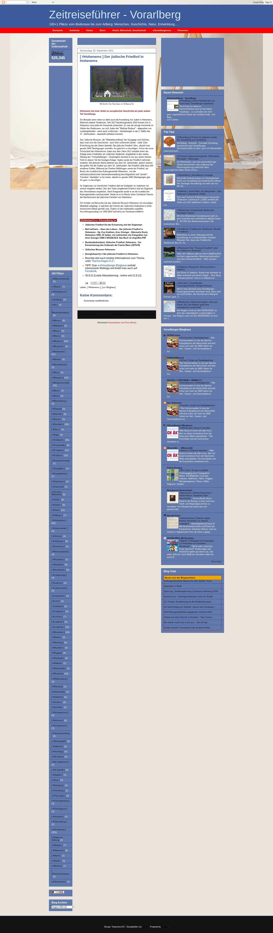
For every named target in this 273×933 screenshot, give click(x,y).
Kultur (89, 30)
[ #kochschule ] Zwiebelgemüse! (194, 338)
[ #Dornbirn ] (58, 424)
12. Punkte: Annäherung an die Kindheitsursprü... (188, 601)
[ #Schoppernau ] (60, 712)
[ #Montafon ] (58, 632)
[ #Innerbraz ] (58, 546)
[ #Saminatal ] (58, 691)
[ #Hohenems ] (94, 287)
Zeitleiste (74, 30)
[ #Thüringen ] (59, 795)
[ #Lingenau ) (58, 611)
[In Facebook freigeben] (101, 283)
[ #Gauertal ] (58, 486)
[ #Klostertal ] (58, 559)
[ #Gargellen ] (58, 468)
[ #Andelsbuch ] (59, 291)
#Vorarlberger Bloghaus (179, 425)
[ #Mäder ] (57, 637)
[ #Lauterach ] (58, 596)
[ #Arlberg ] (57, 299)
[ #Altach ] (56, 286)
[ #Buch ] (56, 390)
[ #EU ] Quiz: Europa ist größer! (194, 470)
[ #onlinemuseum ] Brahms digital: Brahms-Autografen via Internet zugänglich (194, 521)
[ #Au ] (55, 305)
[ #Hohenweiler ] (60, 528)
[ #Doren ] (56, 419)
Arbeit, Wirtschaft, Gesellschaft (129, 30)
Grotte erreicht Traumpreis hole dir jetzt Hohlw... (188, 627)
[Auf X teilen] (98, 283)
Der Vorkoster (174, 402)
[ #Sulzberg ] (58, 785)
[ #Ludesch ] (58, 621)
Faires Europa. (175, 467)
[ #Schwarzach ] (59, 725)
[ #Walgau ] (57, 845)
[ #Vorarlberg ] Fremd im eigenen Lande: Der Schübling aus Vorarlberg (197, 138)
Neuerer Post (87, 314)
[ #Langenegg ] (59, 575)
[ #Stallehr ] (57, 775)
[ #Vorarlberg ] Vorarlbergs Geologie (195, 175)
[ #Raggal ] (57, 653)
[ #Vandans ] (58, 816)
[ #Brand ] (56, 359)
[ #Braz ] (56, 372)
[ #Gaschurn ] (58, 481)
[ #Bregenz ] (58, 377)
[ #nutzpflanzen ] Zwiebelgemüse (194, 383)
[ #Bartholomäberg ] (60, 313)
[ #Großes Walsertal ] (57, 493)
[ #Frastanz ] (58, 450)
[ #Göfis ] (56, 499)
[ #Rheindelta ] (59, 668)
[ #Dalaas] (57, 408)
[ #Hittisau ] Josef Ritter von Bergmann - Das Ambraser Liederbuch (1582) (199, 192)
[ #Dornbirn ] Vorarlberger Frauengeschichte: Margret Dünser (194, 284)
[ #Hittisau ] (57, 515)
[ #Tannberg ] (58, 790)
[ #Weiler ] (57, 861)
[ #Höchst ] (57, 536)
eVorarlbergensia (162, 30)
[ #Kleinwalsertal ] (60, 551)
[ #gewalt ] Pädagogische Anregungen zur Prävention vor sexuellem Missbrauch (196, 543)
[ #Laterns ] (57, 583)
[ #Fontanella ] (59, 445)
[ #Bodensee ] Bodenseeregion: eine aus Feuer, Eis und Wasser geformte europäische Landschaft (197, 305)
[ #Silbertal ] (57, 746)
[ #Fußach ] (57, 455)
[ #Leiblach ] (58, 606)
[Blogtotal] (58, 892)
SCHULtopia (173, 335)
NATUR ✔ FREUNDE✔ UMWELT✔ (184, 380)
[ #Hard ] (56, 510)
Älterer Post (147, 314)
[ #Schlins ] (57, 702)
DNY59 (145, 927)
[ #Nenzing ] (58, 642)
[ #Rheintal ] (58, 673)
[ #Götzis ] (57, 505)
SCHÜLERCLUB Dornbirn (180, 538)
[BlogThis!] (95, 283)
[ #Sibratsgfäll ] (59, 741)
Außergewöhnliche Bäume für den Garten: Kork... (188, 581)
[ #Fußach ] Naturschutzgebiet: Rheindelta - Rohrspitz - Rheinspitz (199, 157)
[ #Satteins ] (57, 697)
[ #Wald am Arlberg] (57, 838)
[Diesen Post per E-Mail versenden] (92, 283)
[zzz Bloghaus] (109, 287)
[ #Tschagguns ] (59, 808)
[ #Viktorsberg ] (59, 821)
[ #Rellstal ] (57, 663)
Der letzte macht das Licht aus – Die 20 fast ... (187, 622)
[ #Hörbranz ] (58, 541)
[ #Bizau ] (56, 331)
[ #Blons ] (56, 336)
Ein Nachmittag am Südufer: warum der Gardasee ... (190, 607)
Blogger (164, 927)
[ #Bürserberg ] (59, 401)
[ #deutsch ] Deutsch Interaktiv (193, 450)
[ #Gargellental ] (59, 473)
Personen (183, 30)
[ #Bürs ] (56, 396)
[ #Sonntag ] (58, 751)
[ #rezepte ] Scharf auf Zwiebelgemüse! (197, 405)
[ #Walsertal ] (58, 850)
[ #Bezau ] (57, 320)
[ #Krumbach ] (59, 569)
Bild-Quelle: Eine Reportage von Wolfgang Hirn (117, 104)
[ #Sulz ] (56, 780)
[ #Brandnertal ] (59, 364)
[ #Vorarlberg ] (59, 829)
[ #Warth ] (56, 855)
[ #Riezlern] (57, 686)
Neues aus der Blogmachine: (180, 577)
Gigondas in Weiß (173, 586)
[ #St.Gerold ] (58, 770)
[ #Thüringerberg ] (61, 800)
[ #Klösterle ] (58, 564)
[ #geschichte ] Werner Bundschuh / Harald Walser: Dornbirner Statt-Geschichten (195, 496)
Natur (103, 30)
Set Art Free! (173, 515)
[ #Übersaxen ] (59, 881)
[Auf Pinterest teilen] (104, 283)
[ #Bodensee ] (58, 351)
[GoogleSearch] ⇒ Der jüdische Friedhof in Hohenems (111, 254)
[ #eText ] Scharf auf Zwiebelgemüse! (196, 360)
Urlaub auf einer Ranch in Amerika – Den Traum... (189, 617)
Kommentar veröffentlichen (96, 301)
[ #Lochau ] (57, 616)
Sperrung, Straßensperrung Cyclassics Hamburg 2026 (191, 591)
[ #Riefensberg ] (59, 679)
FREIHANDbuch (175, 357)
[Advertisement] (117, 40)
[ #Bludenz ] (57, 341)
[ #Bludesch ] (58, 346)
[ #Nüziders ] (58, 647)
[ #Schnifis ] (57, 707)
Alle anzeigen (216, 561)
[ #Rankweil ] (58, 658)
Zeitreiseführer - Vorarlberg (115, 14)
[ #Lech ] (56, 601)
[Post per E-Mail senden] (86, 283)
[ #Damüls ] (57, 414)
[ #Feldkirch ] (58, 440)
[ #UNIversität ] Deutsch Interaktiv (195, 428)
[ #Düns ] (56, 429)
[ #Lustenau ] (58, 627)
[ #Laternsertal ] (59, 588)
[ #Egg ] (55, 434)
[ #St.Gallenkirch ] (60, 762)
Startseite (57, 30)
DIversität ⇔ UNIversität (180, 448)
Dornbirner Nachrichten (179, 490)
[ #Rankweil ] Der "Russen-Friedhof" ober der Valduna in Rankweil (197, 249)
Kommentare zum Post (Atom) (122, 322)
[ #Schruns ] (58, 720)
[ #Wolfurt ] (57, 866)
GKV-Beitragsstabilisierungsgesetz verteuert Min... (189, 612)
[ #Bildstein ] (58, 325)
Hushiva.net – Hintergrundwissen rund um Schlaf (188, 596)
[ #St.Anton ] (58, 756)
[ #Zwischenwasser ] (60, 874)
